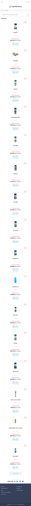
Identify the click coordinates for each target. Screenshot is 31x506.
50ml (15, 403)
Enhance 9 (16, 287)
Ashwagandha (15, 117)
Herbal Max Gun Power (15, 428)
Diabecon (15, 258)
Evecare (15, 315)
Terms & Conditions (6, 492)
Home (2, 10)
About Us (19, 488)
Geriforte (15, 371)
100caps (15, 346)
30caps (15, 290)
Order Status (4, 488)
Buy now (15, 44)
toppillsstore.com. (14, 504)
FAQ (2, 490)
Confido (15, 202)
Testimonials (20, 490)
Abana (15, 32)
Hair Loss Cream (15, 400)
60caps (15, 35)
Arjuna (15, 89)
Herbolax (15, 456)
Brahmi (15, 174)
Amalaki (15, 61)
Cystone (15, 230)
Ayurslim (15, 145)
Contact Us (19, 486)
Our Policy (3, 494)
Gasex (15, 343)
